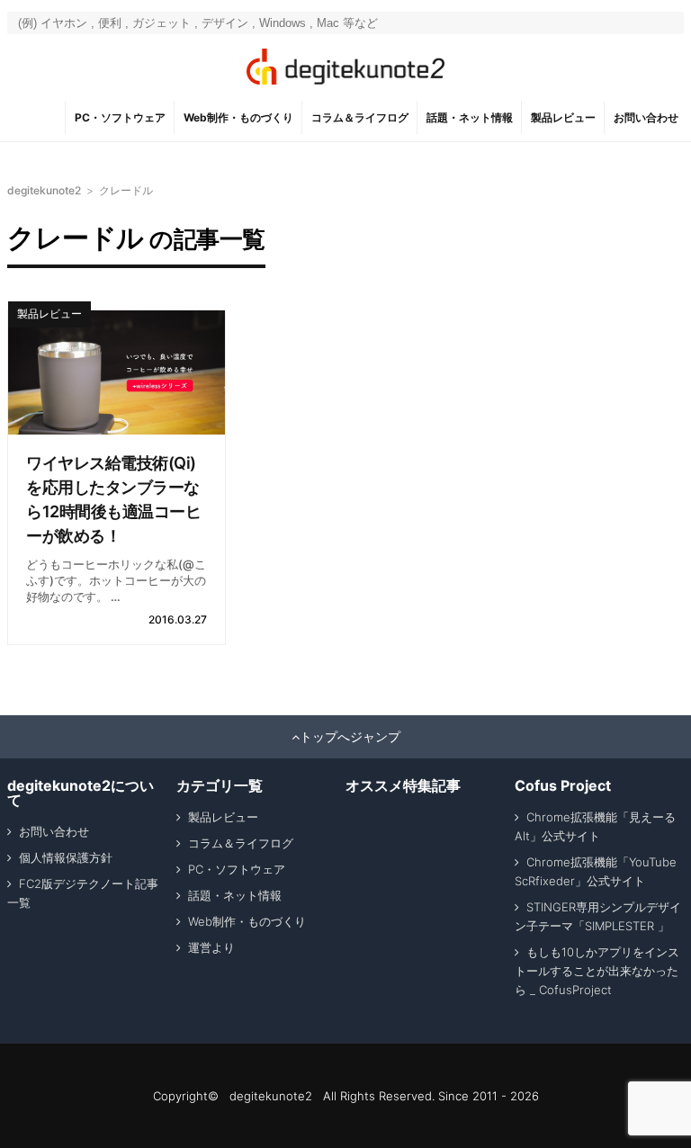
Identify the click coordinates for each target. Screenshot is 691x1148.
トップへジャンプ (350, 737)
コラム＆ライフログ (359, 117)
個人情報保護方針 (65, 857)
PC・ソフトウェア (120, 117)
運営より (211, 947)
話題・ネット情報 (469, 117)
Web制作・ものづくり (238, 117)
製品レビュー (563, 117)
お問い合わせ (646, 117)
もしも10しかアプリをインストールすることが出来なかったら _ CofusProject (597, 971)
